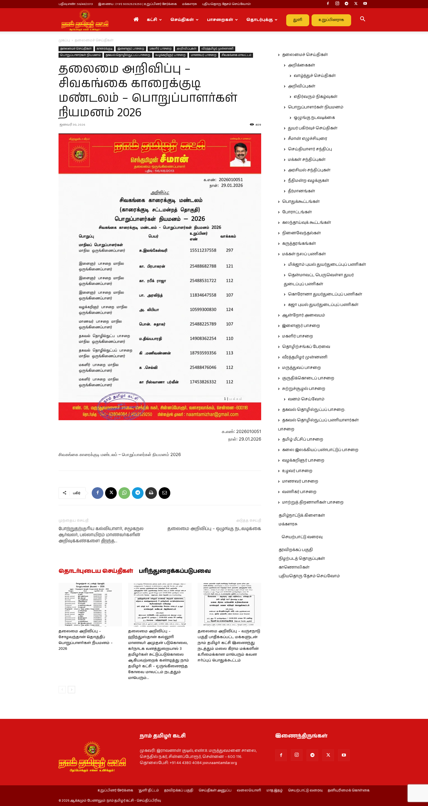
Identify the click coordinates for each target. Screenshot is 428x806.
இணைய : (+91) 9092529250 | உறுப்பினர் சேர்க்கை (137, 3)
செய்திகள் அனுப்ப (215, 790)
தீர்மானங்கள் (301, 191)
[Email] (164, 493)
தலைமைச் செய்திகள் (76, 48)
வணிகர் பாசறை (299, 492)
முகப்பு (64, 40)
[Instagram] (337, 4)
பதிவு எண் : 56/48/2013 (76, 3)
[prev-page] (62, 689)
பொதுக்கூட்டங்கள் (301, 201)
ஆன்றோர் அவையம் (303, 315)
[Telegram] (346, 4)
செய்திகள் (182, 20)
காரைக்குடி (104, 48)
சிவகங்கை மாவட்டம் (236, 55)
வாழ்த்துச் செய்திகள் (315, 76)
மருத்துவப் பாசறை (301, 368)
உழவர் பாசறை (297, 471)
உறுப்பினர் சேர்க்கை (115, 790)
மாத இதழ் (274, 790)
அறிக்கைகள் (301, 65)
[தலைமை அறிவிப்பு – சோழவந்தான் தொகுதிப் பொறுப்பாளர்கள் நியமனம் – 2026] (90, 605)
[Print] (151, 493)
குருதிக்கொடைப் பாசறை (308, 378)
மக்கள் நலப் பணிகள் (304, 254)
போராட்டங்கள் (297, 212)
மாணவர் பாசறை (204, 55)
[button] (362, 20)
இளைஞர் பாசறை (130, 48)
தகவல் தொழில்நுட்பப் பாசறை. (128, 55)
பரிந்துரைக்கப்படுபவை (175, 571)
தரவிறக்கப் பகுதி (296, 550)
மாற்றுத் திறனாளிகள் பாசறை (313, 502)
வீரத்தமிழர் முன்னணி (217, 48)
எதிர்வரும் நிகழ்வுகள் (315, 97)
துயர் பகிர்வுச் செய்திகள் (312, 128)
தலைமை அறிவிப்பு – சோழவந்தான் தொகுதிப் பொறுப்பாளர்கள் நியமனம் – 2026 (86, 640)
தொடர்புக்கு (259, 20)
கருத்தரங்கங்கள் (299, 243)
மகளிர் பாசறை (160, 48)
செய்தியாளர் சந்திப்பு (310, 149)
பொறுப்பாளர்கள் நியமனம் (80, 55)
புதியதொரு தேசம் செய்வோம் (309, 576)
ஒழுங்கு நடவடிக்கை (314, 118)
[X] (355, 4)
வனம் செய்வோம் (306, 399)
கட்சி (152, 20)
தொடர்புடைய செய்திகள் (96, 571)
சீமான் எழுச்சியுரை (307, 138)
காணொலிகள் (294, 567)
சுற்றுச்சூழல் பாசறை (303, 389)
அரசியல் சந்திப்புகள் (309, 170)
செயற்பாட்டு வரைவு (302, 537)
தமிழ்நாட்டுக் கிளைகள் (302, 515)
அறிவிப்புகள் (187, 48)
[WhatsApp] (124, 493)
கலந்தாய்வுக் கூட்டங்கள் (306, 222)
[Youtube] (365, 4)
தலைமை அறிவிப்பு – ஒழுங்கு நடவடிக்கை (214, 529)
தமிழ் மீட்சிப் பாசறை (302, 439)
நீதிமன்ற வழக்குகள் (308, 180)
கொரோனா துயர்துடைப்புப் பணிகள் (325, 294)
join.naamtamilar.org (220, 763)
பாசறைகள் (220, 20)
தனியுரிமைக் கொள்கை (348, 790)
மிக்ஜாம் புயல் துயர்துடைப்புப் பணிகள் (327, 264)
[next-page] (71, 689)
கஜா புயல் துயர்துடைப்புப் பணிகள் (323, 305)
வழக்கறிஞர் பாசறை (170, 55)
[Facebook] (327, 4)
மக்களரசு (189, 3)
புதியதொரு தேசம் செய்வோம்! (226, 3)
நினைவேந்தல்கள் (301, 233)
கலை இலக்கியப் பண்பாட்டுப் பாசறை (320, 450)
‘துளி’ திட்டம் (148, 790)
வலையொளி (249, 790)
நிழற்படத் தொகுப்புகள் (302, 558)
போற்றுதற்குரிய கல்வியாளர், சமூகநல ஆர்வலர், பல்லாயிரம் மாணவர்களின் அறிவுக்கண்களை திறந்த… (101, 535)
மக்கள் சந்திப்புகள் (307, 159)
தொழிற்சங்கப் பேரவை (306, 347)
